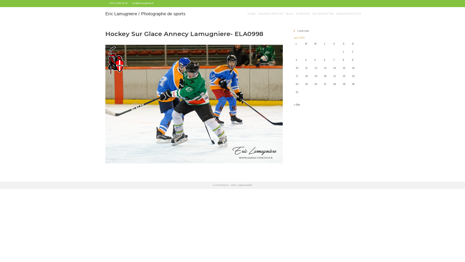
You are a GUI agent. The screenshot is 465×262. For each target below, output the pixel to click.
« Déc (297, 104)
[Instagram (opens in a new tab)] (358, 3)
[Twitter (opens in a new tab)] (350, 3)
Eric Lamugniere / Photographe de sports (145, 13)
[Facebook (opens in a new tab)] (354, 3)
